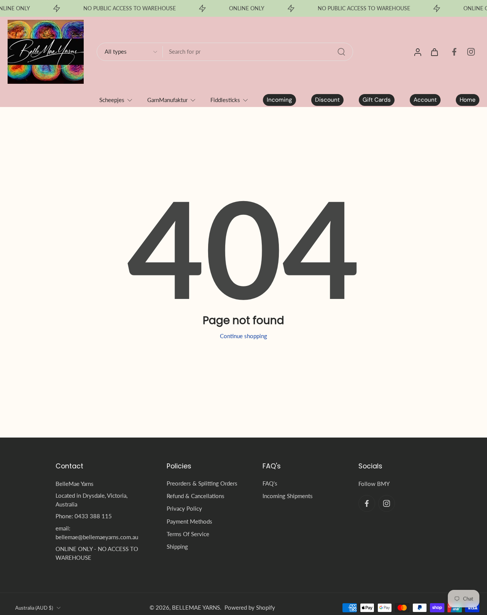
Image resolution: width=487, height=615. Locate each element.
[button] (100, 466)
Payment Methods (189, 521)
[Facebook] (454, 51)
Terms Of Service (188, 533)
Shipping (177, 546)
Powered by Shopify (249, 607)
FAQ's (270, 483)
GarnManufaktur (167, 99)
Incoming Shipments (288, 495)
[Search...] (341, 51)
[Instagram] (471, 51)
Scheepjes (111, 99)
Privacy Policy (184, 508)
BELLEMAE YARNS (196, 607)
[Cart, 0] (434, 51)
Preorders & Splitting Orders (202, 483)
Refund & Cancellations (195, 495)
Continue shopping (243, 335)
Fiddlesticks (225, 99)
